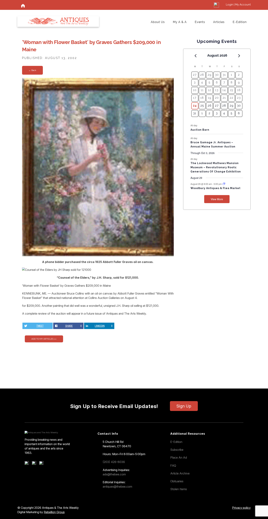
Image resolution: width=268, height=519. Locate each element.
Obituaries (176, 481)
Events (200, 22)
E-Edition (240, 22)
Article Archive (180, 473)
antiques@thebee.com (117, 486)
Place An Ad (178, 457)
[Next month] (239, 55)
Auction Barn (200, 129)
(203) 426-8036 (114, 462)
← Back (32, 70)
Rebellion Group (54, 512)
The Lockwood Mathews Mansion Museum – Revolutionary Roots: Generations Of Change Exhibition (216, 167)
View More (217, 199)
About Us (158, 22)
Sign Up (183, 406)
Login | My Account (238, 4)
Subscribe (176, 449)
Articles (219, 22)
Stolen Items (178, 489)
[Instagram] (42, 464)
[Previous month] (195, 55)
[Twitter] (35, 464)
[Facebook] (28, 464)
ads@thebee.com (114, 474)
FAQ (173, 465)
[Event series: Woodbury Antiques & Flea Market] (224, 183)
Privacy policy (241, 508)
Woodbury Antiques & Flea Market (215, 188)
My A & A (180, 22)
